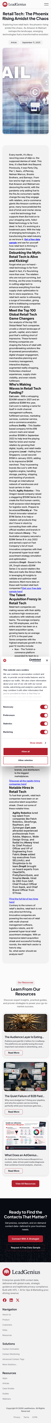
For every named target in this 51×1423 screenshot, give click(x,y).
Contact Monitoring (11, 1354)
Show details (36, 743)
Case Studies (8, 1388)
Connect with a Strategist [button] (25, 1238)
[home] (14, 4)
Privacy (17, 1417)
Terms (26, 1417)
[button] (46, 4)
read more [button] (13, 1052)
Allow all (25, 751)
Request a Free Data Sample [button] (25, 1247)
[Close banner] (47, 660)
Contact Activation (10, 1349)
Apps (4, 1378)
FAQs (4, 1330)
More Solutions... (9, 1364)
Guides (5, 1393)
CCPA (34, 1417)
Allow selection (25, 760)
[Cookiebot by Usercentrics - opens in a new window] (30, 660)
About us (6, 1314)
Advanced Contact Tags (13, 1359)
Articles (5, 1383)
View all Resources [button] (25, 1183)
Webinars (6, 1399)
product (6, 1319)
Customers (7, 1325)
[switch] (44, 715)
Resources (7, 1335)
